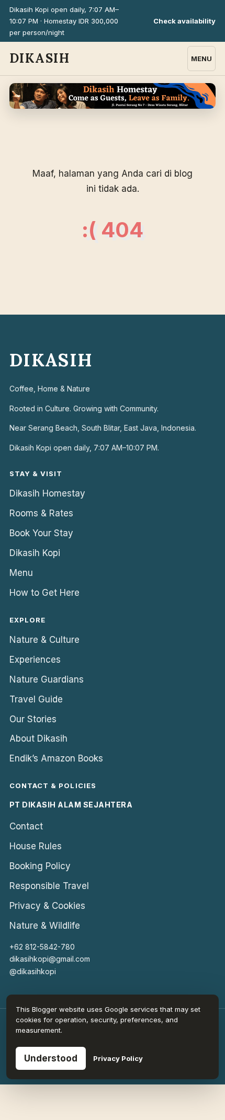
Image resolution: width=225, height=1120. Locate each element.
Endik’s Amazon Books (56, 758)
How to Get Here (44, 592)
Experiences (35, 659)
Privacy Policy (118, 1058)
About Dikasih (38, 738)
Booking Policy (40, 866)
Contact (26, 826)
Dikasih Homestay (47, 493)
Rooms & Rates (41, 513)
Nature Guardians (46, 679)
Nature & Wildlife (44, 925)
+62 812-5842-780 (42, 946)
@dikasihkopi (32, 971)
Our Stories (33, 719)
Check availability (184, 21)
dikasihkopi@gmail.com (49, 958)
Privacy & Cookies (47, 905)
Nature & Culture (44, 639)
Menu (201, 58)
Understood (50, 1058)
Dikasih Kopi (34, 553)
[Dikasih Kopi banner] (112, 96)
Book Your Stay (41, 533)
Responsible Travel (49, 886)
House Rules (35, 846)
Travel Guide (36, 699)
